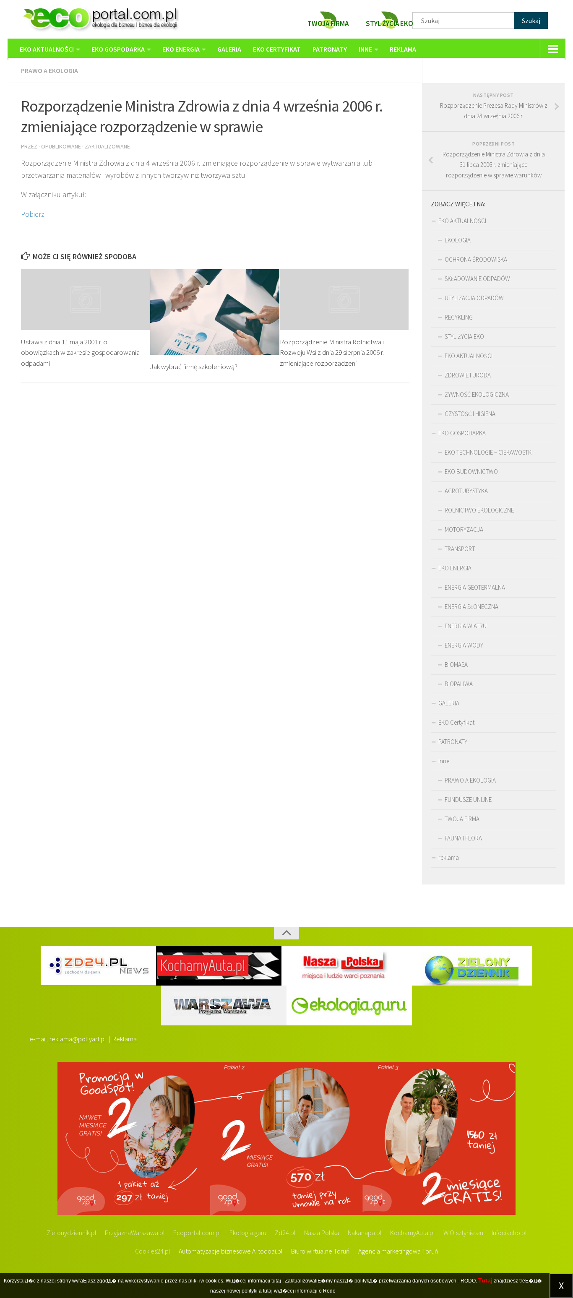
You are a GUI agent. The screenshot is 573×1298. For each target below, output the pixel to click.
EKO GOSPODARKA (118, 49)
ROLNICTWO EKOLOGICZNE (479, 510)
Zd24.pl (285, 1232)
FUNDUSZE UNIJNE (468, 800)
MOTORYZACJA (464, 529)
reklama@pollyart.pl (77, 1039)
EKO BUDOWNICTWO (471, 472)
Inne (365, 49)
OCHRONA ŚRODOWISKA (476, 259)
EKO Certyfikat (277, 49)
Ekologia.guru (247, 1232)
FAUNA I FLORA (463, 838)
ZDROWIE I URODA (468, 375)
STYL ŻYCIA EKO (464, 337)
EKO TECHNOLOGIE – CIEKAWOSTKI (489, 452)
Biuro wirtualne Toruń (320, 1251)
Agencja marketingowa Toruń (398, 1251)
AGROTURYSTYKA (466, 491)
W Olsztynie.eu (463, 1232)
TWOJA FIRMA (462, 819)
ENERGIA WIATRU (466, 626)
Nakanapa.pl (365, 1232)
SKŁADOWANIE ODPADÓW (477, 279)
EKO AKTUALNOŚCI (47, 49)
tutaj (276, 1281)
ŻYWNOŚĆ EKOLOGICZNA (477, 394)
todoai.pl (270, 1251)
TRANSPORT (460, 549)
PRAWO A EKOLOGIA (49, 70)
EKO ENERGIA (181, 49)
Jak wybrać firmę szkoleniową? (193, 366)
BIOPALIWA (459, 684)
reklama (403, 49)
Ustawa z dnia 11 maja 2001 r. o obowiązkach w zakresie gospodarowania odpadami (80, 352)
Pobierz (32, 214)
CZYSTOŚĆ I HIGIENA (470, 414)
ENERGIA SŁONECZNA (471, 607)
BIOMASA (456, 665)
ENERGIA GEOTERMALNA (475, 587)
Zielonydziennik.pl (71, 1232)
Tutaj (485, 1280)
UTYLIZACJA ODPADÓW (474, 298)
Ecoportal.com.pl (197, 1232)
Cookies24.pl (152, 1251)
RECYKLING (459, 317)
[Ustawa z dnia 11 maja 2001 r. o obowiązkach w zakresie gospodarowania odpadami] (85, 299)
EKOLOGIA (458, 240)
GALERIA (229, 49)
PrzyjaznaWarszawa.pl (135, 1232)
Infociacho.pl (509, 1232)
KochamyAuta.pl (412, 1232)
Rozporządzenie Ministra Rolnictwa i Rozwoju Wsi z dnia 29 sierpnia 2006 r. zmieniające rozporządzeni (332, 352)
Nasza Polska (321, 1232)
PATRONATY (330, 49)
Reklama (124, 1039)
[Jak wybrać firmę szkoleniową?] (214, 312)
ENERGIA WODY (464, 645)
